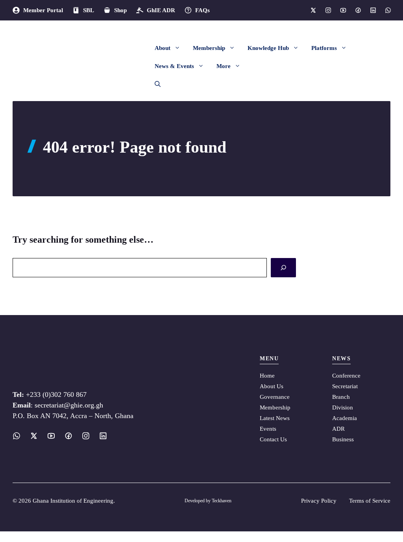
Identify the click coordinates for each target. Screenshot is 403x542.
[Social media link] (313, 10)
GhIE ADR (161, 10)
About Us (271, 386)
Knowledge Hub (268, 48)
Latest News (275, 418)
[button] (154, 84)
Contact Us (273, 439)
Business (343, 439)
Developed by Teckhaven (208, 500)
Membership (209, 48)
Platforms (324, 48)
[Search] (283, 267)
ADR (338, 429)
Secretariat (345, 386)
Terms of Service (369, 501)
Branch (341, 397)
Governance (275, 397)
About (162, 48)
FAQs (202, 10)
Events (268, 429)
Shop (120, 10)
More (223, 66)
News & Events (174, 66)
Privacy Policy (318, 501)
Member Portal (43, 10)
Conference (346, 375)
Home (267, 375)
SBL (88, 10)
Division (342, 407)
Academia (344, 418)
